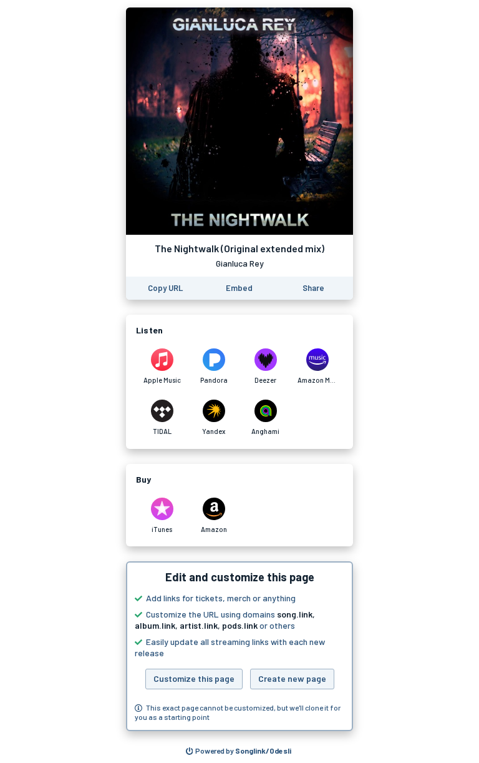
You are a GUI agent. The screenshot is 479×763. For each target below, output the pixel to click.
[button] (239, 646)
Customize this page (194, 678)
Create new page (292, 678)
